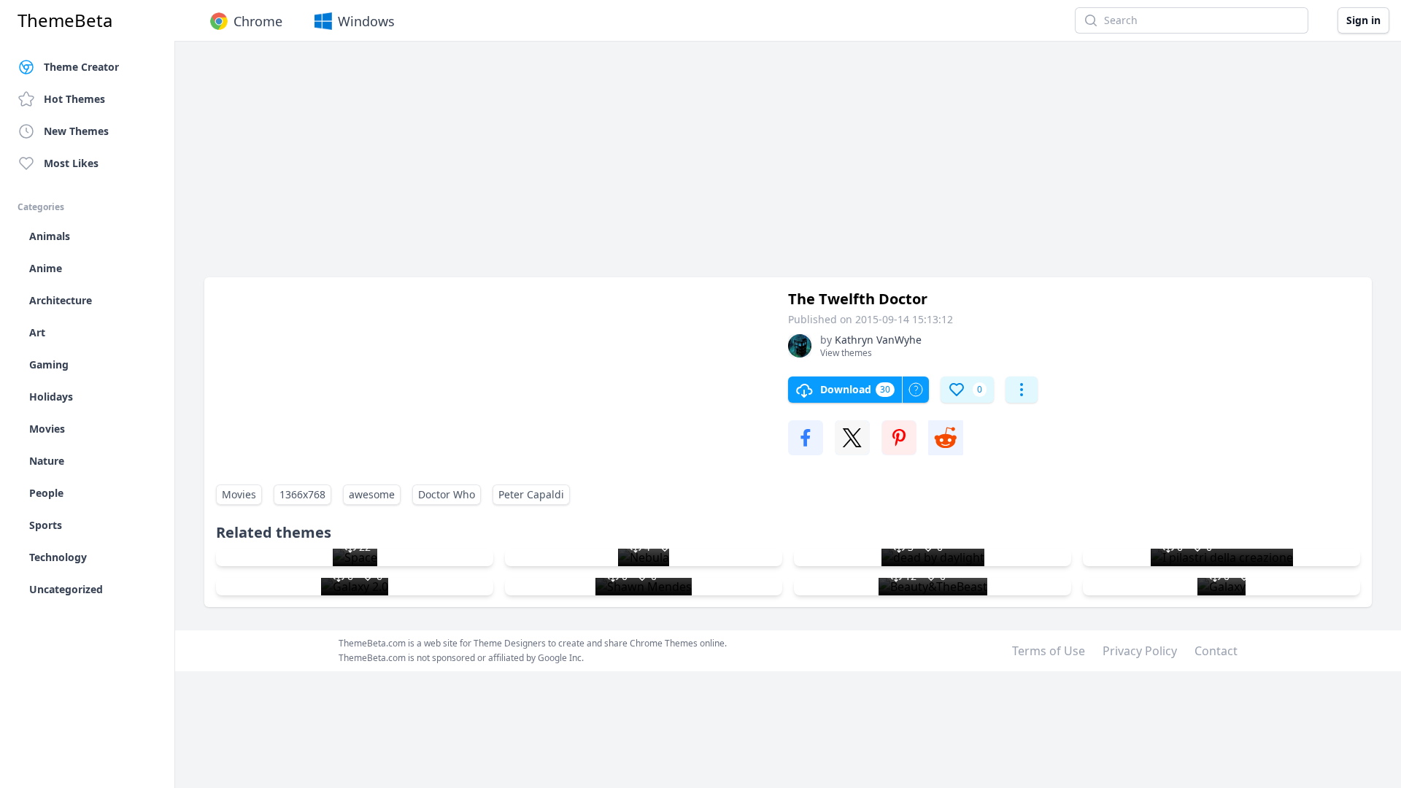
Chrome (258, 21)
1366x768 (302, 494)
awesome (372, 494)
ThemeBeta (65, 20)
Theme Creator (81, 67)
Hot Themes (74, 99)
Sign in (1363, 20)
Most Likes (71, 163)
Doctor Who (446, 494)
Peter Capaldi (531, 494)
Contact (1216, 651)
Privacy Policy (1140, 651)
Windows (366, 21)
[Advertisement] (642, 166)
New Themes (76, 131)
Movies (239, 494)
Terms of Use (1048, 651)
